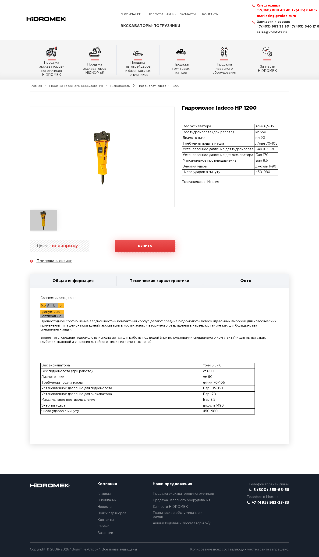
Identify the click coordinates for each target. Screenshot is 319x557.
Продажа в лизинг (54, 261)
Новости (155, 14)
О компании (131, 14)
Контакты (210, 14)
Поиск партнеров (111, 513)
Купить (145, 246)
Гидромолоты (120, 86)
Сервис (103, 526)
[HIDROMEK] (46, 19)
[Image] (102, 157)
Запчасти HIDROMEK (170, 506)
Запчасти (188, 14)
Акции (171, 14)
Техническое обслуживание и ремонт (177, 515)
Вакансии (105, 533)
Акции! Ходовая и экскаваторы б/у (181, 523)
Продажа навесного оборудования (76, 86)
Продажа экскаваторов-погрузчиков (183, 493)
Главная (36, 86)
